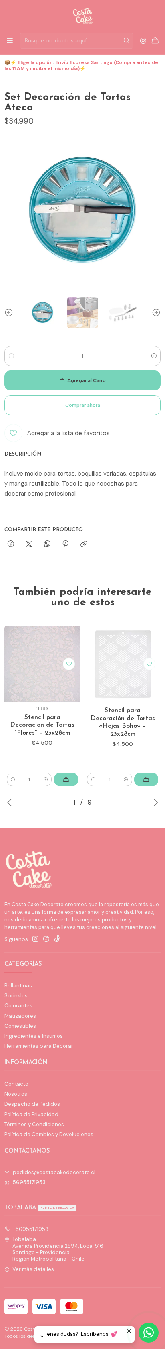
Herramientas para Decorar (38, 1046)
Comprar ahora (82, 405)
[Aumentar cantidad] (154, 356)
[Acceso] (143, 41)
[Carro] (155, 41)
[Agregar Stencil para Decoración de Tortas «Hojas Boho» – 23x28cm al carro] (146, 779)
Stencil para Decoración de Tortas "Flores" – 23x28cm (42, 725)
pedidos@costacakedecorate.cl (54, 1172)
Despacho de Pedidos (32, 1104)
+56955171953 (30, 1229)
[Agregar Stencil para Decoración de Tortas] (66, 779)
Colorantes (18, 1005)
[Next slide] (155, 312)
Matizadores (20, 1016)
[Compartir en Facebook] (10, 544)
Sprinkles (16, 995)
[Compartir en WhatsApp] (47, 544)
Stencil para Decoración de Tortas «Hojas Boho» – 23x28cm (123, 722)
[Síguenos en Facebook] (46, 939)
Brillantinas (18, 985)
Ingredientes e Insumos (33, 1036)
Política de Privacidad (31, 1114)
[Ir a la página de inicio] (82, 16)
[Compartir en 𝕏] (29, 544)
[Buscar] (126, 41)
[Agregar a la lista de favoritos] (69, 664)
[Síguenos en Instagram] (35, 939)
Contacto (16, 1084)
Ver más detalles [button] (33, 1269)
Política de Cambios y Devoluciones (48, 1134)
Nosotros (15, 1094)
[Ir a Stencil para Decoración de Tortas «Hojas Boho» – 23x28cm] (123, 664)
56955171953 (29, 1182)
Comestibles (20, 1026)
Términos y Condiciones (34, 1124)
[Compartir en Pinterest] (65, 544)
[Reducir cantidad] (11, 356)
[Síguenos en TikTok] (57, 939)
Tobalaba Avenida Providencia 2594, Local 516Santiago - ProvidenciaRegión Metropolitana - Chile (57, 1249)
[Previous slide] (10, 312)
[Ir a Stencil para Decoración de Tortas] (42, 664)
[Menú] (9, 41)
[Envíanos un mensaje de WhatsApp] (149, 1333)
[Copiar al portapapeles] (84, 544)
